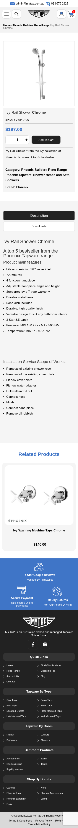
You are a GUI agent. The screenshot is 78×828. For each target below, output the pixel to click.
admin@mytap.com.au (30, 3)
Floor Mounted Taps (51, 711)
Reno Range (13, 670)
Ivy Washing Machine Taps (39, 530)
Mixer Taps (46, 705)
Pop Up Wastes (14, 769)
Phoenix (22, 187)
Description (39, 215)
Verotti (44, 798)
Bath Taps (11, 705)
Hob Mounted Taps (16, 716)
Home (7, 25)
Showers (12, 180)
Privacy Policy (43, 820)
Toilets (44, 764)
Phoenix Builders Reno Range (31, 25)
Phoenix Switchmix (16, 798)
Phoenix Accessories (52, 793)
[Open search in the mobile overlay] (16, 14)
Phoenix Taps (13, 793)
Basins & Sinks (14, 764)
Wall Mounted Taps (51, 716)
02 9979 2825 (59, 3)
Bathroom (11, 740)
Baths (44, 758)
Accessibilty (12, 676)
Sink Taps (11, 700)
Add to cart (46, 139)
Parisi (9, 804)
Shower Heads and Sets (51, 175)
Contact (10, 681)
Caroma (10, 787)
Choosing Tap (48, 670)
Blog (43, 676)
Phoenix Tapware (18, 175)
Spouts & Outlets (15, 711)
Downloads (39, 226)
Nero (43, 787)
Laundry (45, 734)
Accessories (13, 758)
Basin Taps (46, 700)
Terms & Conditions (20, 820)
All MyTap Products (51, 665)
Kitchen (10, 734)
